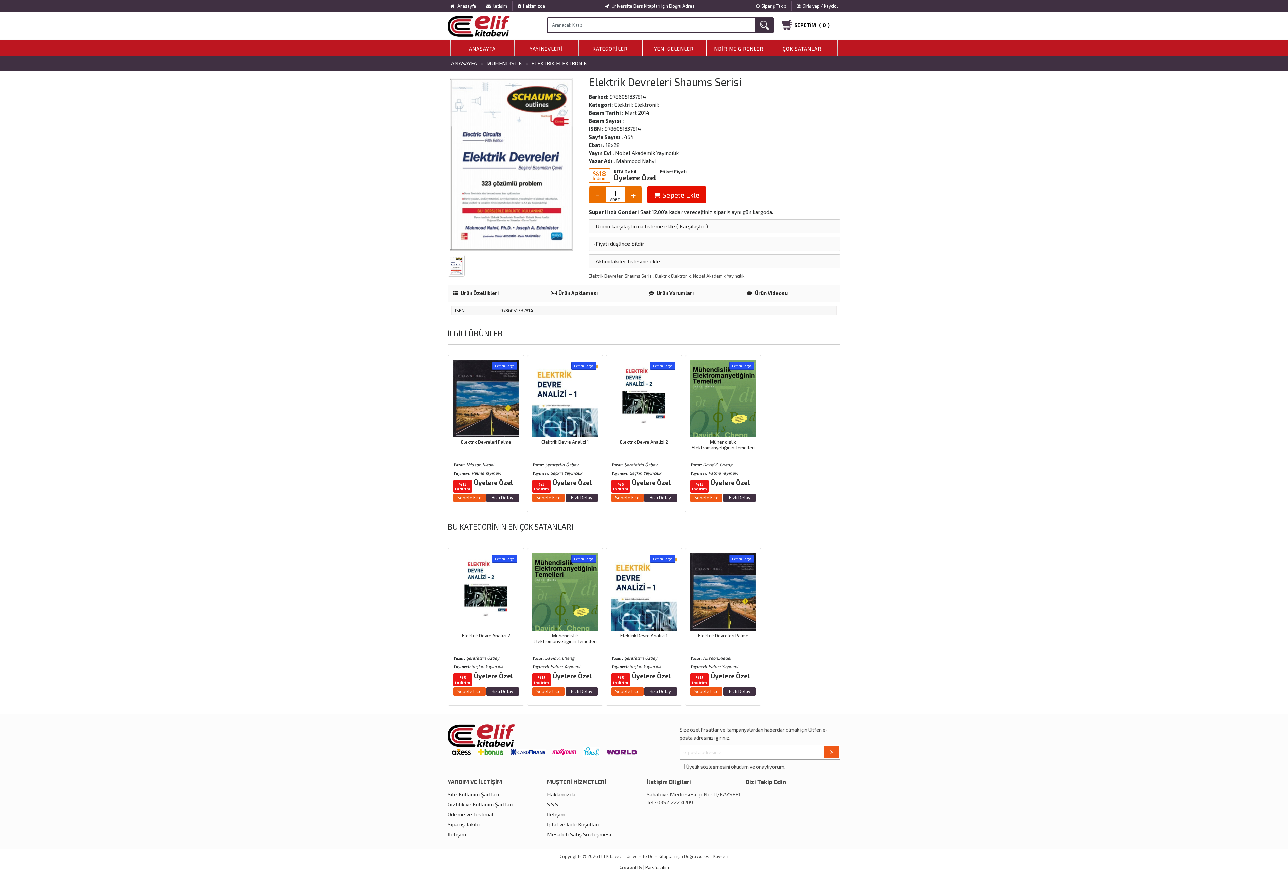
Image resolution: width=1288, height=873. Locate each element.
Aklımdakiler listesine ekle (626, 261)
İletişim (499, 6)
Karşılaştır (692, 226)
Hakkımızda (534, 6)
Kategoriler (610, 49)
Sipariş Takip (773, 6)
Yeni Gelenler (674, 49)
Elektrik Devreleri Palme (486, 442)
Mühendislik (504, 63)
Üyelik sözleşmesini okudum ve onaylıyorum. (735, 767)
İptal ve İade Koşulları (573, 824)
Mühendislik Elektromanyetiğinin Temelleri (723, 444)
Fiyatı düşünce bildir (618, 243)
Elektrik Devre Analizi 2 (644, 442)
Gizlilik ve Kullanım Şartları (480, 804)
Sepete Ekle (680, 194)
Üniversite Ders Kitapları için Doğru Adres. (653, 6)
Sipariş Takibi (464, 824)
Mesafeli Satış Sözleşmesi (579, 834)
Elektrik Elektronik (559, 63)
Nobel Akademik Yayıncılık (718, 276)
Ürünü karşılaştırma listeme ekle (633, 226)
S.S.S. (553, 804)
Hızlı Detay (502, 497)
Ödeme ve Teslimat (471, 814)
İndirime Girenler (737, 49)
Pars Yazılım (657, 867)
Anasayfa (482, 49)
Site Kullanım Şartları (473, 794)
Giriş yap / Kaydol (820, 6)
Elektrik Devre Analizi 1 (565, 442)
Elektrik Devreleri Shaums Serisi (621, 276)
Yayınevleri (546, 49)
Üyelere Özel (635, 177)
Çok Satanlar (802, 49)
